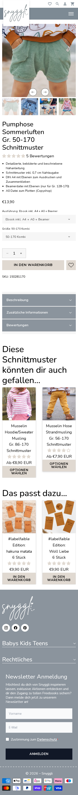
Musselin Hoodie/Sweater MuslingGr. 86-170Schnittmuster (19, 438)
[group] (10, 106)
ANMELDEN (39, 754)
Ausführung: (29, 211)
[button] (33, 92)
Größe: (16, 228)
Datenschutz (47, 739)
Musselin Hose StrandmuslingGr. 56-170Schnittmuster (59, 435)
